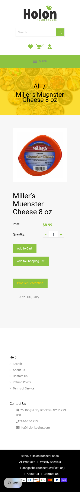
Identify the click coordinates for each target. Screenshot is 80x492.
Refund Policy (22, 382)
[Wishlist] (30, 46)
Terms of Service (23, 388)
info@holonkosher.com (34, 427)
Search (17, 364)
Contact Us (20, 376)
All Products (27, 462)
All (37, 86)
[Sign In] (49, 46)
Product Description (30, 283)
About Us (19, 370)
